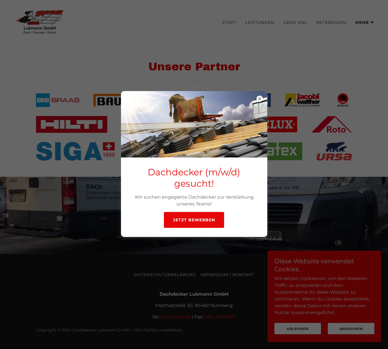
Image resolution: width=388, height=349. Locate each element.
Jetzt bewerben (194, 219)
